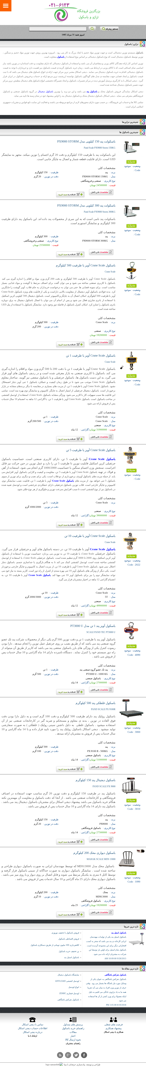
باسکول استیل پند (118, 933)
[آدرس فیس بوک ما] (84, 1055)
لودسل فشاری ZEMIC (69, 993)
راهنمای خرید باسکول (73, 1028)
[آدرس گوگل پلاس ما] (68, 1055)
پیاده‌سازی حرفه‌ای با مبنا (74, 1065)
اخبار (73, 1035)
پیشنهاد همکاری (114, 1028)
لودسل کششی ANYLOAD (67, 981)
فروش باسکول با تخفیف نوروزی (65, 933)
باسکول (60, 57)
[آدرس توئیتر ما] (76, 1055)
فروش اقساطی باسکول (68, 939)
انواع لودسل (73, 987)
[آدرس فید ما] (60, 1055)
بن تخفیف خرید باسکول (69, 951)
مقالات (73, 1032)
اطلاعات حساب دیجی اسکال (32, 1028)
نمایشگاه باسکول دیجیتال (68, 975)
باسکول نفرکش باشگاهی (115, 975)
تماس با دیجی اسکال (32, 1024)
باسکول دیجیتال (45, 91)
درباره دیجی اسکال (32, 1032)
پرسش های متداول (73, 1024)
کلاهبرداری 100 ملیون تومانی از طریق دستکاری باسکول (55, 945)
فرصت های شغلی (113, 1024)
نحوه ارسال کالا (73, 1039)
